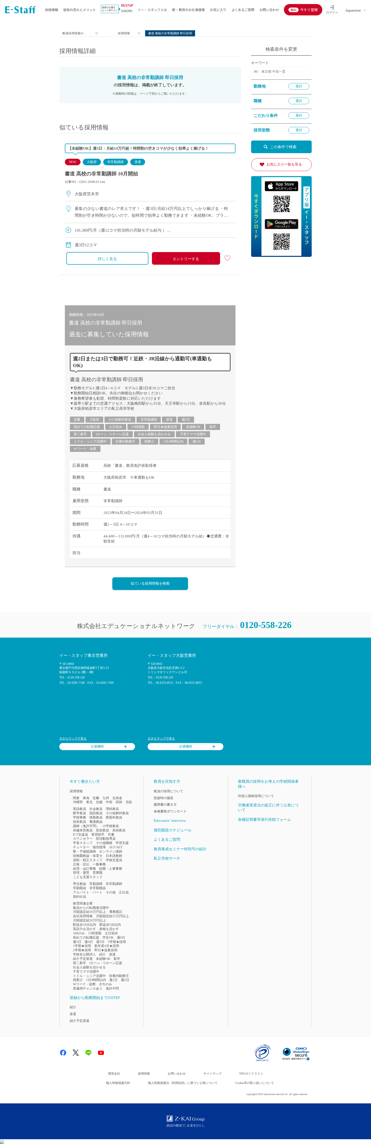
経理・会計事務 (84, 868)
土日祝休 (115, 427)
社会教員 (95, 809)
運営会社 (114, 1073)
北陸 (128, 802)
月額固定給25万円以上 (112, 916)
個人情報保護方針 (118, 1083)
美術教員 (118, 830)
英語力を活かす (84, 929)
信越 (99, 802)
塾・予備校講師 (84, 851)
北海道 (117, 798)
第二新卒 (80, 434)
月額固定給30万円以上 (89, 912)
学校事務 (79, 817)
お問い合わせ (269, 9)
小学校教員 (110, 826)
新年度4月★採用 (106, 946)
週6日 (121, 937)
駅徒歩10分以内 (84, 925)
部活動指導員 (106, 838)
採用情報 (51, 9)
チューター (81, 847)
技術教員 (79, 822)
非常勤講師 (115, 162)
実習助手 (97, 834)
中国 (109, 802)
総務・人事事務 (110, 868)
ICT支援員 (80, 834)
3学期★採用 (117, 942)
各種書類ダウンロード (170, 811)
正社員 (124, 892)
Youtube (101, 1052)
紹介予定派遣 (83, 959)
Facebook (63, 1052)
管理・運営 (81, 873)
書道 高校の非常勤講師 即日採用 (106, 379)
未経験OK (193, 427)
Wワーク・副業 (85, 449)
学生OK (108, 937)
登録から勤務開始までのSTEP (95, 998)
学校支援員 (114, 860)
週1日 (113, 980)
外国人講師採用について (256, 796)
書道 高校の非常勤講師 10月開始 (101, 173)
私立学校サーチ (167, 858)
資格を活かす (109, 929)
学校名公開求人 (84, 954)
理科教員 (112, 809)
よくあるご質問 (242, 9)
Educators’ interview (170, 821)
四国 (119, 802)
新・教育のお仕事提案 (188, 9)
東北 (89, 802)
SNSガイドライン (251, 1073)
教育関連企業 (83, 903)
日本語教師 (114, 856)
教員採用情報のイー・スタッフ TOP (74, 34)
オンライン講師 (110, 851)
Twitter (76, 1052)
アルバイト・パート (87, 892)
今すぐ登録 (309, 9)
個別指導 (99, 847)
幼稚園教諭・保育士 (87, 856)
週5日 (77, 942)
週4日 (89, 942)
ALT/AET (115, 847)
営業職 (97, 873)
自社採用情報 (83, 916)
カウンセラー (83, 838)
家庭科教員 (114, 817)
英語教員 (79, 809)
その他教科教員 (119, 419)
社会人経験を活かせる (154, 434)
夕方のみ (105, 984)
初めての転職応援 (87, 427)
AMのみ (79, 933)
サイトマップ (212, 1073)
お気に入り (218, 9)
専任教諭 (79, 884)
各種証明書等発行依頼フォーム (264, 820)
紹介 (102, 954)
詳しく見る (107, 259)
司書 (111, 834)
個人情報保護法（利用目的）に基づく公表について (183, 1083)
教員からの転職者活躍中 (91, 908)
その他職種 (104, 843)
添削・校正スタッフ (87, 860)
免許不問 (112, 988)
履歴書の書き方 (165, 804)
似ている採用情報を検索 (150, 583)
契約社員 (79, 896)
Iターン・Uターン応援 (112, 434)
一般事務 (99, 864)
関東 (76, 798)
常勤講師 (95, 884)
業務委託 (115, 912)
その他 (111, 892)
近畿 (77, 419)
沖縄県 (78, 802)
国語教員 (95, 813)
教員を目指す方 (167, 781)
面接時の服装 (163, 798)
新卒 (212, 427)
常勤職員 (79, 888)
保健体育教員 (83, 830)
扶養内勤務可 (125, 441)
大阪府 (92, 162)
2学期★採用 (82, 950)
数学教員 (79, 813)
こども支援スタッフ (87, 877)
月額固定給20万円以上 (89, 920)
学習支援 (122, 843)
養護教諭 (95, 822)
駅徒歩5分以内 (110, 925)
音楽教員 (102, 830)
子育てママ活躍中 (193, 434)
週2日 (197, 441)
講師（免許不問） (86, 826)
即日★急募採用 (165, 427)
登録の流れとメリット (79, 9)
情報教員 (95, 817)
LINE (88, 1052)
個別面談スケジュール (173, 830)
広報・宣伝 (81, 864)
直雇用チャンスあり (87, 988)
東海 (86, 798)
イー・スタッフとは (152, 9)
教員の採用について (168, 791)
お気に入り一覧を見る (284, 164)
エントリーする (186, 259)
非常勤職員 (97, 888)
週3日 (186, 419)
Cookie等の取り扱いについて (254, 1083)
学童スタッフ (83, 843)
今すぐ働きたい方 (85, 781)
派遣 (138, 162)
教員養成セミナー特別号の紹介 (180, 849)
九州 (105, 798)
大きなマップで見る (73, 738)
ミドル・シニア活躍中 (90, 441)
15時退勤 (138, 427)
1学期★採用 (82, 946)
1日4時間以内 (173, 441)
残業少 (149, 441)
